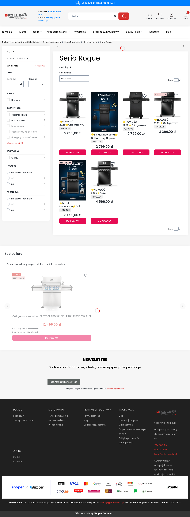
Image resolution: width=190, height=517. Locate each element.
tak (13, 178)
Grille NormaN (126, 424)
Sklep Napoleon (72, 42)
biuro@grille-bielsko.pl (165, 454)
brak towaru (17, 126)
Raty (86, 420)
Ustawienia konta (57, 420)
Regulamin (18, 415)
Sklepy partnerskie (52, 42)
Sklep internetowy (94, 513)
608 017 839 (160, 449)
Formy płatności (92, 415)
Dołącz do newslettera (64, 381)
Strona (170, 80)
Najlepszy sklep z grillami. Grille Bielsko (20, 42)
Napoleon (16, 100)
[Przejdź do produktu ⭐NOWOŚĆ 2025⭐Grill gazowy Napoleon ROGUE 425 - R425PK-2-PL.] (167, 104)
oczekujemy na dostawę (24, 131)
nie (12, 183)
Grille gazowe (90, 42)
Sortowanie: (65, 72)
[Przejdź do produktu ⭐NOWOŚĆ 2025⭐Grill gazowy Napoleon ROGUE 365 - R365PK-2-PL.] (72, 105)
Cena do (32, 78)
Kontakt (17, 457)
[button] (123, 16)
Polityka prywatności (129, 438)
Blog (121, 415)
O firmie (17, 461)
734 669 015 (160, 445)
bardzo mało (18, 120)
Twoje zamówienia (58, 415)
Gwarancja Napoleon (129, 420)
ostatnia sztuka (19, 114)
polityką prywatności (115, 388)
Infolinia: (49, 13)
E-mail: (49, 19)
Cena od (11, 78)
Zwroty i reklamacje (23, 420)
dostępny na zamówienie (24, 137)
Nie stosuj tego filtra (21, 172)
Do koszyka (72, 152)
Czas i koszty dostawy (95, 424)
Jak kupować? (126, 442)
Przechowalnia (56, 424)
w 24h (14, 157)
